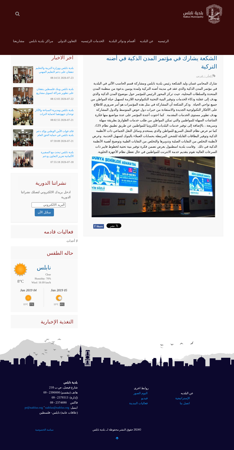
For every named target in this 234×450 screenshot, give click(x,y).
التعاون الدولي (67, 41)
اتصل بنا (185, 403)
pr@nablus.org (34, 407)
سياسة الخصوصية (44, 429)
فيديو (144, 398)
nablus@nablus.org (57, 407)
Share (98, 226)
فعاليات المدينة (138, 403)
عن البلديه (146, 41)
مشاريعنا (18, 41)
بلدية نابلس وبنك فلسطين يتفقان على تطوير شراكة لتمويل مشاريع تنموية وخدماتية (55, 92)
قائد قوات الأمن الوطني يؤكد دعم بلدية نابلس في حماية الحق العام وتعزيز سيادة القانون (55, 135)
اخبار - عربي (204, 76)
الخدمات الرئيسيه (92, 41)
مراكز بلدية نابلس (41, 41)
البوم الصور (140, 393)
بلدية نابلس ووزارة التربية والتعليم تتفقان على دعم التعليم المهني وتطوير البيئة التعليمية (55, 71)
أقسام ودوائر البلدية (122, 41)
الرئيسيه (163, 41)
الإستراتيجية (182, 398)
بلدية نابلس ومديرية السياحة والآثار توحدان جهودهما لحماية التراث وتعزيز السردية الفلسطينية (54, 113)
